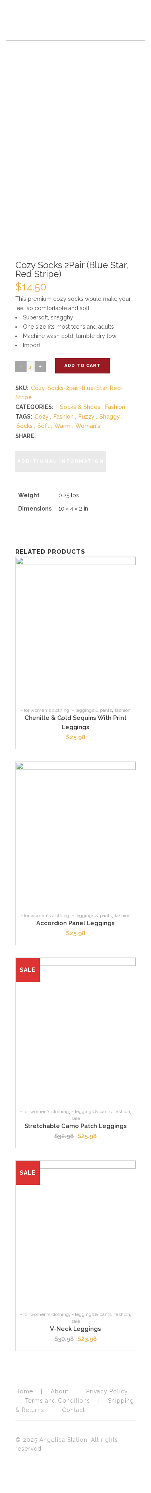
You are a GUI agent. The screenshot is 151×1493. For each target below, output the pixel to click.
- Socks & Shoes (78, 407)
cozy (42, 416)
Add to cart (82, 365)
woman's (87, 426)
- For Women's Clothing (45, 710)
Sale (75, 1118)
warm (62, 426)
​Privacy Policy (107, 1391)
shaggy (109, 416)
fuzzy (87, 416)
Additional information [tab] (60, 461)
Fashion (115, 407)
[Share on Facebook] (41, 436)
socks (25, 426)
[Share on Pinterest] (57, 436)
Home (24, 1391)
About (59, 1391)
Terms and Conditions (57, 1400)
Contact (73, 1410)
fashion (64, 416)
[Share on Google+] (49, 436)
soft (43, 426)
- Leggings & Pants (92, 710)
